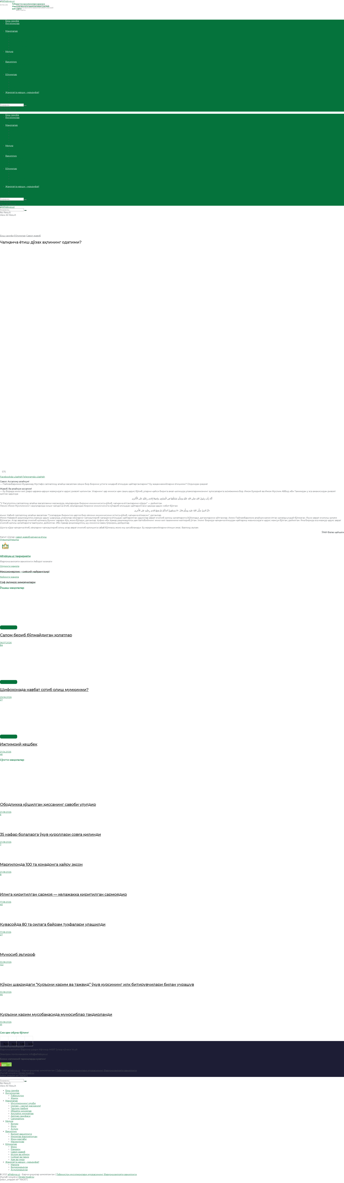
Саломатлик (17, 49)
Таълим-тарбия (19, 39)
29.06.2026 (6, 697)
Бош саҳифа (12, 21)
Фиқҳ (14, 77)
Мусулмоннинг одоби (23, 33)
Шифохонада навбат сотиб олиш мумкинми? (44, 689)
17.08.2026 (5, 902)
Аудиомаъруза (19, 100)
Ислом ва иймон (20, 84)
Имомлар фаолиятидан (24, 67)
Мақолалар (11, 31)
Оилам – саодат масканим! (26, 36)
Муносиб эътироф (17, 954)
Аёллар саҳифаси (21, 46)
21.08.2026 (5, 812)
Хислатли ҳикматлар (22, 44)
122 (1, 964)
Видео (14, 54)
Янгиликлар (12, 23)
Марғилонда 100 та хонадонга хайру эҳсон (41, 864)
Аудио (14, 59)
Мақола (15, 95)
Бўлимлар (11, 74)
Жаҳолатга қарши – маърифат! (22, 92)
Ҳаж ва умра (17, 90)
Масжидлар (17, 72)
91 (1, 1024)
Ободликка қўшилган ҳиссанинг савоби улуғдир (48, 804)
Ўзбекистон (17, 26)
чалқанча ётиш (38, 537)
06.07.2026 (6, 642)
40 (1, 904)
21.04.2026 (5, 752)
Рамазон (15, 79)
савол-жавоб (23, 537)
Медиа (9, 51)
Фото (13, 56)
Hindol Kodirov (26, 1073)
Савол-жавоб (18, 82)
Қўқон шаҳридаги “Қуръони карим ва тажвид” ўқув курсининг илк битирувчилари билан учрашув (97, 984)
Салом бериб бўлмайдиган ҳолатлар (36, 635)
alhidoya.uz (14, 1070)
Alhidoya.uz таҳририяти (15, 556)
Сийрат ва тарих (20, 87)
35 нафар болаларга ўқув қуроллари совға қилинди (50, 834)
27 (1, 700)
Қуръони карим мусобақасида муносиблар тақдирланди (56, 1014)
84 (1, 645)
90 (1, 994)
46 (1, 754)
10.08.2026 (5, 962)
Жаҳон (14, 28)
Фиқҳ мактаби (19, 69)
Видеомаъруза (19, 97)
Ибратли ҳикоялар (21, 41)
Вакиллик (11, 62)
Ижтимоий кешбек (18, 744)
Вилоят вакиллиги (21, 64)
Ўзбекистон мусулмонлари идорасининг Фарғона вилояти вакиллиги (96, 1070)
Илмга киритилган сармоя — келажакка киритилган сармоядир (63, 894)
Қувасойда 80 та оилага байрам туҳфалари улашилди (52, 924)
